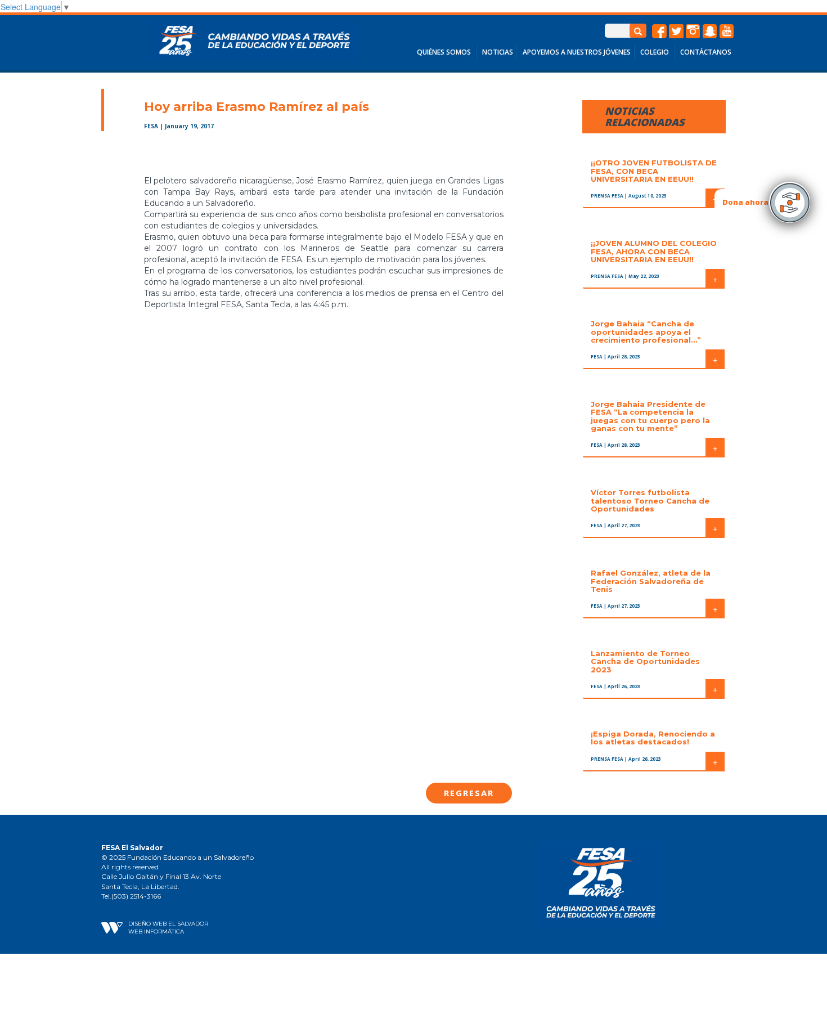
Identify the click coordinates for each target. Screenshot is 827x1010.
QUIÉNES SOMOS (444, 52)
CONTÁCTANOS (705, 52)
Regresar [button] (469, 792)
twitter (676, 31)
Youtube (727, 31)
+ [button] (715, 278)
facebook (659, 31)
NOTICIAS (497, 52)
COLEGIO (654, 52)
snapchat (710, 31)
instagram (693, 31)
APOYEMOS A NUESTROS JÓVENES (577, 52)
